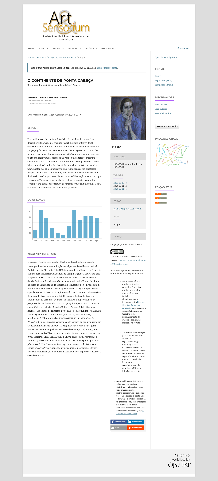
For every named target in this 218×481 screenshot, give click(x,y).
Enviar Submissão (167, 126)
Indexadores (108, 48)
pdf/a (117, 147)
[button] (118, 422)
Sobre (42, 48)
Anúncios (91, 48)
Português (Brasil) (164, 84)
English (158, 76)
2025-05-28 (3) (120, 182)
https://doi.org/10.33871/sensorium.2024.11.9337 (57, 114)
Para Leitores (161, 104)
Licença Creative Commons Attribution (133, 305)
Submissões (74, 48)
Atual (30, 48)
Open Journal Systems (166, 57)
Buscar (184, 48)
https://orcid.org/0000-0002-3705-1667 (41, 104)
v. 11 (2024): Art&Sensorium (62, 57)
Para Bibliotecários (163, 113)
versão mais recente (107, 67)
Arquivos (57, 48)
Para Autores (161, 108)
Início (30, 57)
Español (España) (163, 80)
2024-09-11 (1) (120, 188)
